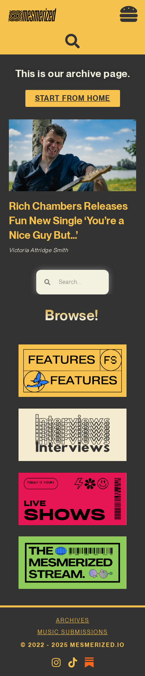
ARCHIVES (72, 620)
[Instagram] (56, 662)
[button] (128, 14)
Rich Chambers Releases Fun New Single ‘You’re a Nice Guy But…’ (68, 220)
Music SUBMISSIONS (72, 632)
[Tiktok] (73, 662)
